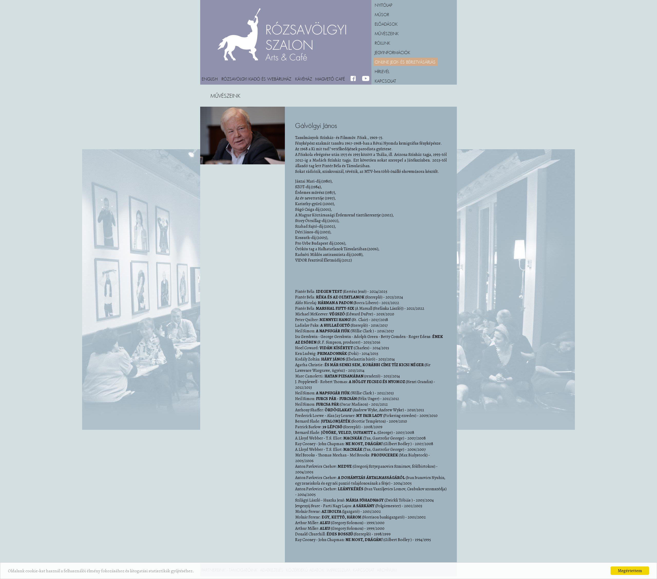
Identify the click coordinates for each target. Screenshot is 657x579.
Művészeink (387, 33)
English (210, 79)
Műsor (382, 14)
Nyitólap (383, 5)
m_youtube (366, 79)
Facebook (354, 79)
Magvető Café (330, 79)
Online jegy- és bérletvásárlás (405, 62)
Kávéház (303, 79)
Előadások (386, 24)
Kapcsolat (385, 81)
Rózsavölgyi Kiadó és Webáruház (256, 79)
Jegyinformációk (392, 52)
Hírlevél (382, 71)
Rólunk (382, 43)
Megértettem (630, 571)
